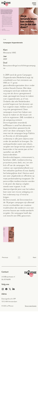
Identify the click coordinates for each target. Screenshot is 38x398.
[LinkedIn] (13, 289)
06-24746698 (5, 279)
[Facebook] (6, 289)
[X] (10, 289)
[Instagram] (2, 289)
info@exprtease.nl (8, 277)
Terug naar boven (30, 306)
